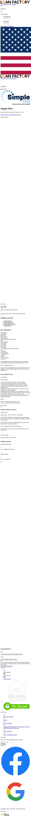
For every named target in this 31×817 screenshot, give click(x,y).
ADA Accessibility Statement (10, 734)
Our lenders (3, 86)
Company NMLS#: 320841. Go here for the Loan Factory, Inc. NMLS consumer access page (16, 727)
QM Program (4, 332)
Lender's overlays (5, 435)
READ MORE (4, 666)
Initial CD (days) (4, 454)
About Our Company (8, 716)
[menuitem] (7, 17)
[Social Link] (15, 775)
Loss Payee (3, 359)
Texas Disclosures (7, 731)
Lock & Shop (4, 405)
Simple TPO (3, 89)
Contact (5, 720)
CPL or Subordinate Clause (7, 365)
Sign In (2, 26)
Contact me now (7, 679)
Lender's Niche (4, 412)
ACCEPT (10, 666)
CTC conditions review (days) (7, 449)
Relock (2, 399)
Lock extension (4, 379)
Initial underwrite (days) (6, 444)
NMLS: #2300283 (7, 723)
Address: (3, 112)
